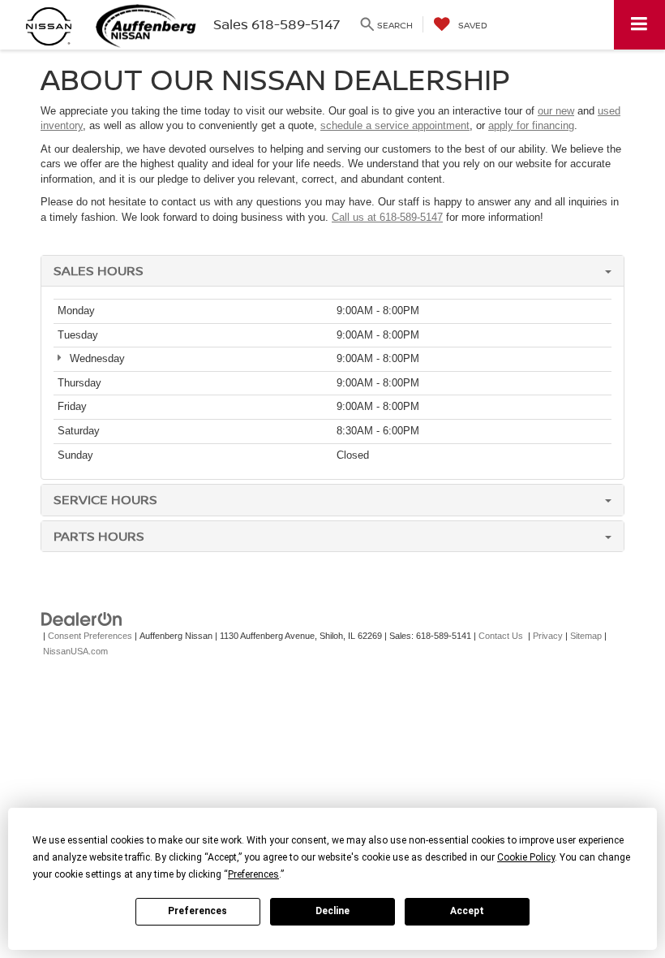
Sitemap (586, 636)
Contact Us (500, 636)
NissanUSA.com (75, 651)
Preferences (197, 911)
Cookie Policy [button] (526, 857)
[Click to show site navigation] (639, 25)
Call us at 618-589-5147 (387, 217)
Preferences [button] (253, 874)
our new (556, 111)
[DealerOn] (82, 619)
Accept (467, 911)
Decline (332, 911)
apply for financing (531, 125)
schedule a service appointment (395, 125)
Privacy (548, 636)
